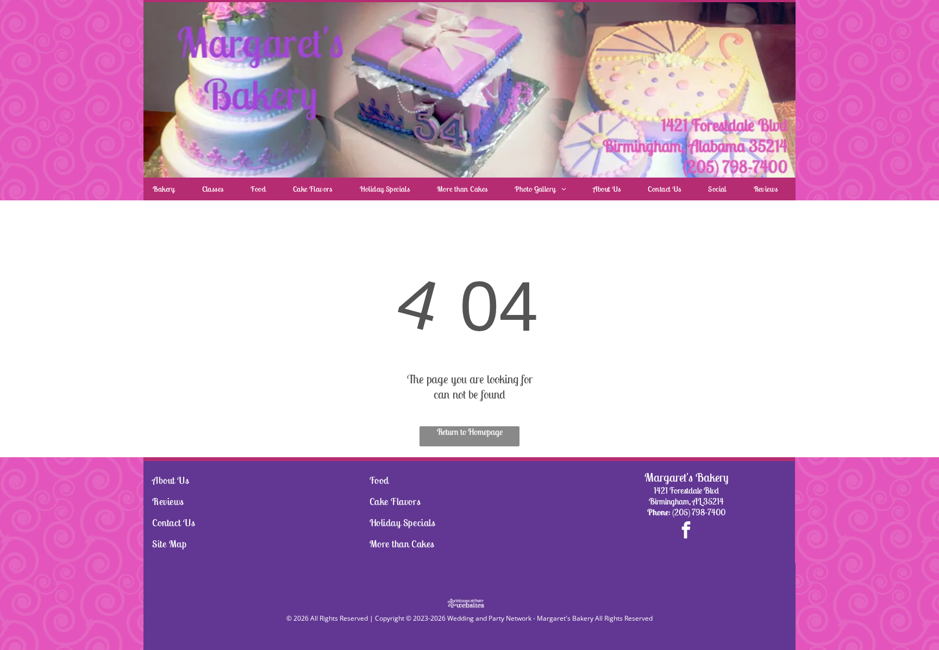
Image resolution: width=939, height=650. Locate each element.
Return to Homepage (470, 431)
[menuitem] (168, 189)
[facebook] (686, 531)
